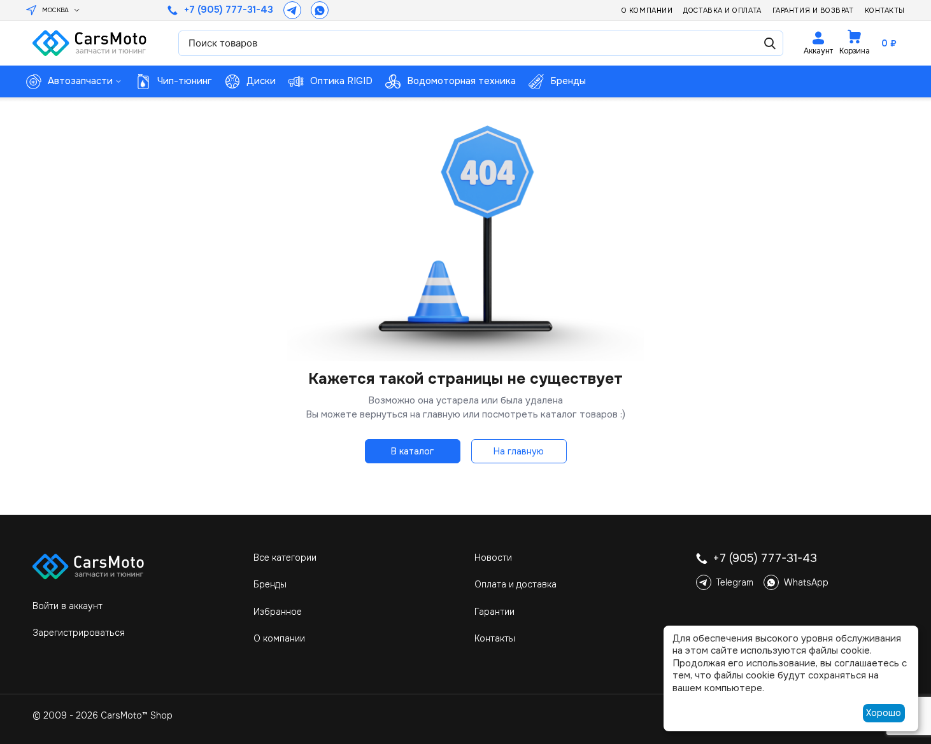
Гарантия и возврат (813, 10)
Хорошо (883, 713)
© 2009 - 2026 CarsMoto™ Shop (102, 715)
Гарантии (494, 611)
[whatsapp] (320, 10)
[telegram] (292, 10)
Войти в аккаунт (67, 606)
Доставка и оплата (722, 10)
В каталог (412, 451)
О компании (647, 10)
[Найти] (769, 43)
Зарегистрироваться (78, 632)
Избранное (277, 611)
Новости (493, 557)
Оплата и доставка (515, 584)
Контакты (885, 10)
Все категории (284, 557)
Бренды (270, 584)
